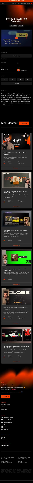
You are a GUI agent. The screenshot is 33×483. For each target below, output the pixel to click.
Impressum (20, 461)
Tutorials (3, 407)
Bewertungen (4, 409)
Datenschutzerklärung (22, 462)
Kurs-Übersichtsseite (5, 404)
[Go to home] (3, 3)
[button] (31, 3)
